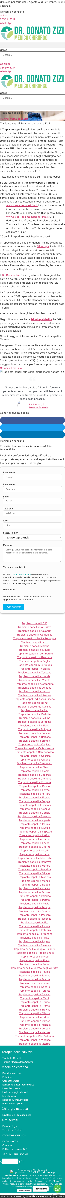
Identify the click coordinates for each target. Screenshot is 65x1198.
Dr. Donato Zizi (11, 275)
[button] (32, 45)
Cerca (3, 50)
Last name (9, 484)
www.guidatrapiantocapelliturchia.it (27, 216)
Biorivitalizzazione (11, 1073)
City (5, 521)
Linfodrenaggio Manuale (15, 1092)
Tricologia (43, 246)
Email (6, 497)
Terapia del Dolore (12, 1130)
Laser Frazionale (11, 1088)
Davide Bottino (35, 1196)
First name (9, 472)
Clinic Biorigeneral (40, 1170)
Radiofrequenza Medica (15, 1099)
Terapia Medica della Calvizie (17, 1062)
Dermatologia (9, 1126)
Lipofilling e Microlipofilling (16, 1115)
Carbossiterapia (10, 1080)
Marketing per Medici (55, 1196)
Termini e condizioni (14, 567)
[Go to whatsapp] (57, 1189)
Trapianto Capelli (11, 1058)
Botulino (7, 1077)
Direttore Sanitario (38, 407)
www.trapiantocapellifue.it (22, 205)
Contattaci (7, 1145)
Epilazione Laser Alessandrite (18, 1084)
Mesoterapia (9, 1096)
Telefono (8, 509)
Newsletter (9, 590)
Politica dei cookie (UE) (14, 1149)
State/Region (10, 533)
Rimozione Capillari (12, 1103)
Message (8, 545)
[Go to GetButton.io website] (57, 1195)
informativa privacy (22, 574)
